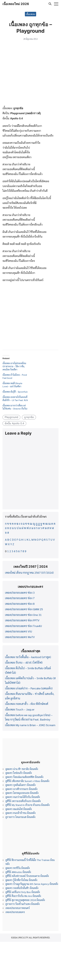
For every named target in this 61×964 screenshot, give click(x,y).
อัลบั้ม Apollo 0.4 (14, 423)
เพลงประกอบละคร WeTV (20, 637)
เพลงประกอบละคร (15, 912)
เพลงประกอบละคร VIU (18, 631)
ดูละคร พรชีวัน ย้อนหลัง (17, 868)
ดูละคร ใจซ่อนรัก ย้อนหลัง (18, 772)
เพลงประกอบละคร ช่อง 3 (20, 592)
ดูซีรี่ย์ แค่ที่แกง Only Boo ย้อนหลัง (22, 892)
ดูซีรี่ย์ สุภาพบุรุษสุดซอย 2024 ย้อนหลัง (25, 900)
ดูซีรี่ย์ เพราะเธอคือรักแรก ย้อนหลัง (23, 801)
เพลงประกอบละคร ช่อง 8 (20, 603)
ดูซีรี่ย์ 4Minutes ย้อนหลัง (18, 872)
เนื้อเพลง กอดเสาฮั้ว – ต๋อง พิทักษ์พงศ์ (26, 703)
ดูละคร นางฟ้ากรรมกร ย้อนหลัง (21, 789)
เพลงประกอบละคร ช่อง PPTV (22, 620)
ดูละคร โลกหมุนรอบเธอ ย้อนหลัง (21, 792)
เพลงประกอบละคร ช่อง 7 (20, 598)
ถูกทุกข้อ (29, 417)
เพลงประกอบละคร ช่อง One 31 (23, 614)
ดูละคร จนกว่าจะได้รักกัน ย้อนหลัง (22, 797)
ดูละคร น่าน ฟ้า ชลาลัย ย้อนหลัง (21, 769)
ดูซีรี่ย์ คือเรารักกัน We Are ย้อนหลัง (23, 896)
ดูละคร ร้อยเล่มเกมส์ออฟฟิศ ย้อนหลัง (24, 777)
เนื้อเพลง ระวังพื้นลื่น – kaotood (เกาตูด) (28, 657)
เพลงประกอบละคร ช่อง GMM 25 (24, 609)
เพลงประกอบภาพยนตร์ (17, 908)
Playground (11, 417)
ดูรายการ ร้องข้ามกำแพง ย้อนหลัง (22, 904)
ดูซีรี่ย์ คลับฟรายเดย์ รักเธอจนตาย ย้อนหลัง (27, 876)
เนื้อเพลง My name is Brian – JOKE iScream (30, 725)
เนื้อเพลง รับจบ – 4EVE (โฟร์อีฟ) (24, 662)
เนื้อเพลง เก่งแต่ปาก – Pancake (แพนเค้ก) (29, 688)
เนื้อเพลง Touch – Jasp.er (19, 709)
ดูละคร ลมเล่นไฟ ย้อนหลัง (18, 809)
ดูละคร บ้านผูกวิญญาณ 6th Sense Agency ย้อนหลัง (31, 883)
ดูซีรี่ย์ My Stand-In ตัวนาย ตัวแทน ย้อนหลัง (27, 805)
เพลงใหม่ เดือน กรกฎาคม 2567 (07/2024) (29, 572)
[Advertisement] (30, 73)
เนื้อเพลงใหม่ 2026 (16, 4)
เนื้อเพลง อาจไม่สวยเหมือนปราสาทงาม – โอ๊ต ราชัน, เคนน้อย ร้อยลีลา (14, 366)
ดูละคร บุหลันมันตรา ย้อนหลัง (20, 784)
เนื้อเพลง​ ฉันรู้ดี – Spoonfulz (15, 391)
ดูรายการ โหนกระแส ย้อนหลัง (20, 817)
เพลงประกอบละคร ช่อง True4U (23, 626)
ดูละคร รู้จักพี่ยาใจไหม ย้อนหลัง (21, 880)
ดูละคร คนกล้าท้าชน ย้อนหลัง (20, 812)
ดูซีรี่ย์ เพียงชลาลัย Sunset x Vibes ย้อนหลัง (27, 781)
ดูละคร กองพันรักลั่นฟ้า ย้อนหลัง (21, 888)
